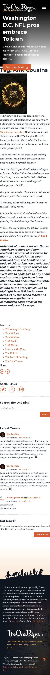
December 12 (25, 469)
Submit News (42, 534)
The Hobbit (11, 353)
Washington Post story (12, 131)
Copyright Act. (38, 621)
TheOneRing (13, 434)
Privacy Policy (21, 667)
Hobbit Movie (12, 337)
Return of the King (15, 349)
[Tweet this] (2, 371)
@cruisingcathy (12, 501)
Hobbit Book (12, 333)
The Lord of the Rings (17, 357)
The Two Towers (14, 361)
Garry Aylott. (8, 667)
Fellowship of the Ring (17, 329)
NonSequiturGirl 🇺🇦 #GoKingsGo (23, 497)
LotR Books (11, 341)
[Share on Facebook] (7, 371)
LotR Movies (12, 345)
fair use (15, 621)
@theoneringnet (12, 437)
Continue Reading (16, 67)
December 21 (25, 437)
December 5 (24, 501)
